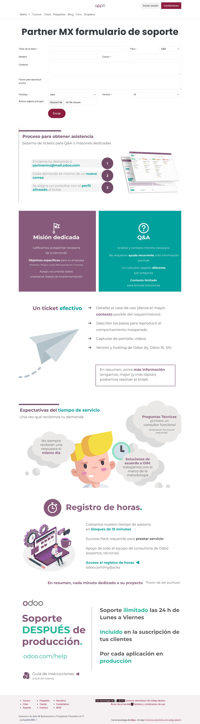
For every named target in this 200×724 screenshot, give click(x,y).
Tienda (43, 704)
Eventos (44, 707)
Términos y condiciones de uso (149, 704)
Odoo (133, 720)
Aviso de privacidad (121, 704)
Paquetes (44, 700)
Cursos (26, 700)
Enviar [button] (57, 113)
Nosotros (61, 700)
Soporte (27, 707)
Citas (25, 704)
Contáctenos (171, 5)
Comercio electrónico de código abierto (145, 700)
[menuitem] (25, 14)
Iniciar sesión (150, 5)
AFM (58, 707)
